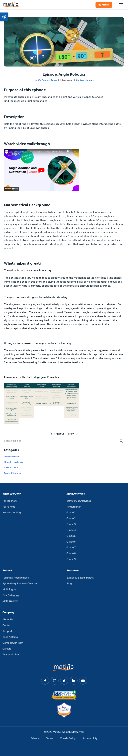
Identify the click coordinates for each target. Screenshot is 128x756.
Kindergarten (73, 507)
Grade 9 (71, 559)
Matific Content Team (45, 80)
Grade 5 (71, 536)
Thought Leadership (14, 462)
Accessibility (90, 738)
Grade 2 (71, 518)
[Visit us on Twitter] (64, 681)
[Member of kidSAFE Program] (64, 695)
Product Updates (12, 457)
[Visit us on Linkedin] (74, 681)
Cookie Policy (68, 738)
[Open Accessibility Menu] (4, 16)
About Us (7, 619)
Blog (69, 583)
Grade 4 (71, 530)
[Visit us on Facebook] (45, 681)
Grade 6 (71, 542)
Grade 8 (71, 553)
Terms (49, 738)
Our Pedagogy (10, 595)
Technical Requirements (16, 578)
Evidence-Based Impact (80, 578)
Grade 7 (71, 547)
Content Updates (85, 80)
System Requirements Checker (19, 583)
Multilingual (9, 589)
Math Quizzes (10, 601)
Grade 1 (70, 512)
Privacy (35, 738)
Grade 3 (71, 524)
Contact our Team (12, 643)
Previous (59, 434)
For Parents (8, 507)
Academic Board (11, 654)
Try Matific (103, 5)
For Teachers (9, 501)
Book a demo (10, 637)
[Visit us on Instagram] (54, 681)
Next (71, 434)
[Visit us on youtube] (83, 681)
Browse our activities (78, 501)
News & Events (11, 468)
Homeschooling (11, 512)
